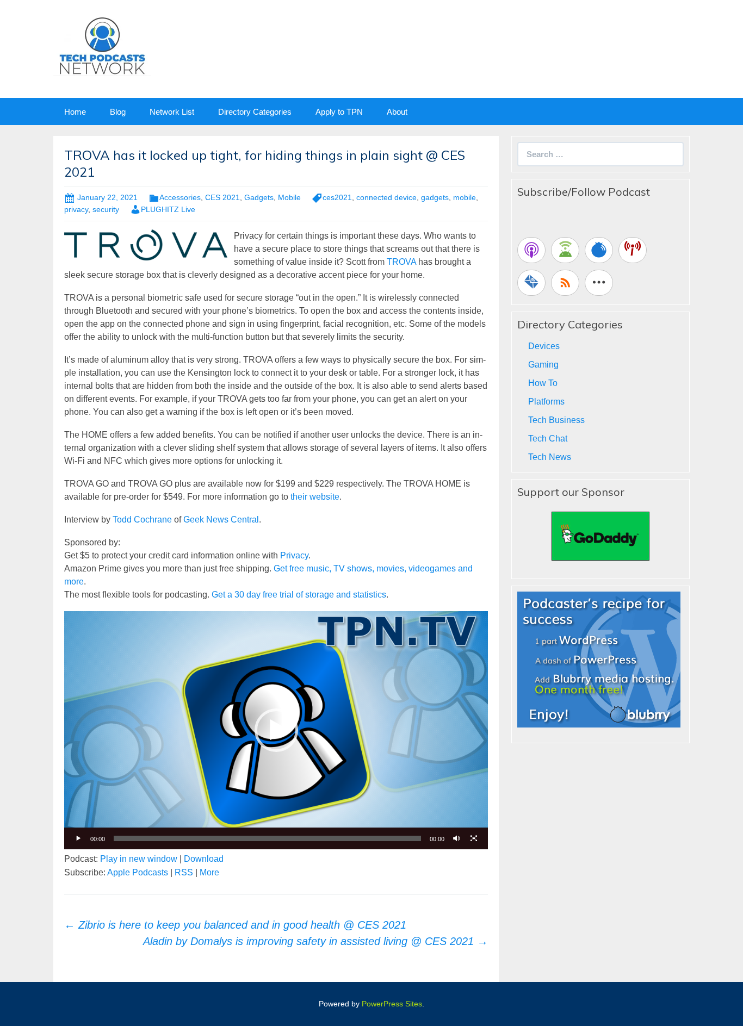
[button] (276, 730)
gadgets (435, 197)
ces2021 (337, 197)
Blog (118, 111)
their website (314, 496)
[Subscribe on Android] (565, 250)
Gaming (543, 364)
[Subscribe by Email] (531, 283)
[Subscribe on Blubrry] (599, 250)
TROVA (401, 261)
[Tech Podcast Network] (102, 45)
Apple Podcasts (137, 872)
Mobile (289, 197)
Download (204, 858)
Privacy (294, 555)
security (105, 209)
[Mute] (456, 838)
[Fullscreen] (473, 838)
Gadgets (259, 197)
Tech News (549, 457)
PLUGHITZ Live (168, 209)
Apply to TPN (339, 111)
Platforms (546, 401)
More (209, 872)
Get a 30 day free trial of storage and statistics (299, 594)
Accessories (180, 197)
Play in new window (138, 858)
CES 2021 (222, 197)
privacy (76, 209)
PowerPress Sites (392, 1003)
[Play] (78, 838)
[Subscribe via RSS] (565, 283)
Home (75, 111)
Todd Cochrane (142, 519)
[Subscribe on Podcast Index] (632, 250)
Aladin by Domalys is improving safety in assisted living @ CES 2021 (315, 941)
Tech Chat (547, 438)
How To (543, 383)
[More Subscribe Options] (599, 283)
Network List (172, 111)
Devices (544, 346)
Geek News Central (221, 519)
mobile (464, 197)
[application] (276, 730)
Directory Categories (255, 111)
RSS (184, 872)
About (397, 111)
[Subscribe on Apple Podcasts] (531, 250)
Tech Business (556, 420)
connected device (386, 197)
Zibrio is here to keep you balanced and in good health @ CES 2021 (235, 925)
